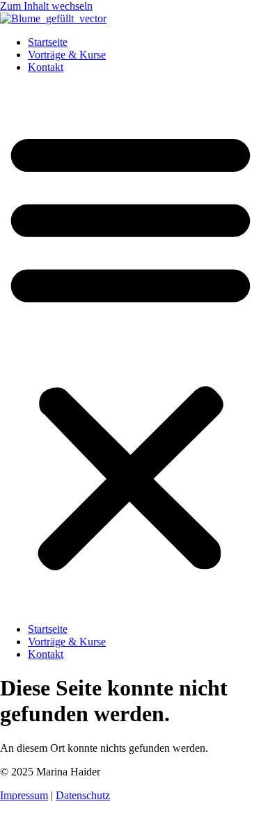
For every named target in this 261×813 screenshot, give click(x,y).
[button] (130, 348)
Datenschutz (83, 795)
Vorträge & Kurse (67, 55)
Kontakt (45, 67)
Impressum (24, 795)
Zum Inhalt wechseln (46, 6)
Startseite (48, 42)
